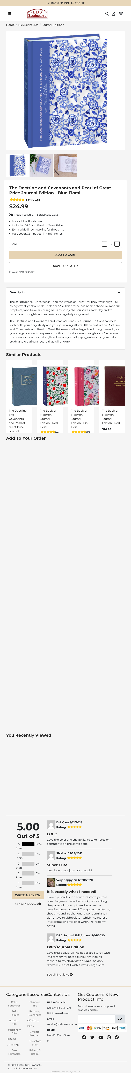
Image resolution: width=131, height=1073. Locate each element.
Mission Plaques (14, 1013)
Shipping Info (35, 1003)
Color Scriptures (14, 1003)
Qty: (14, 243)
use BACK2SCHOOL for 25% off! (65, 3)
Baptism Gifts (14, 1022)
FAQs (30, 1026)
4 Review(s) (33, 200)
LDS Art (11, 1039)
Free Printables (14, 1052)
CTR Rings (13, 1044)
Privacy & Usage (34, 1052)
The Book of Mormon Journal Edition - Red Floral (49, 419)
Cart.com (76, 1072)
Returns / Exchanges (34, 1013)
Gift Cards (33, 1020)
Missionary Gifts (14, 1031)
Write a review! (28, 895)
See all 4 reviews (26, 904)
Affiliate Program (35, 1033)
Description (18, 292)
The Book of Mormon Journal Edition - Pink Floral (80, 419)
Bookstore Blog (35, 1042)
